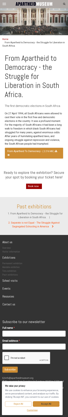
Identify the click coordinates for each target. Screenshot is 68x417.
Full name (7, 327)
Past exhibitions (34, 206)
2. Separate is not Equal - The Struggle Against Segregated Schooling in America (34, 224)
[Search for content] (64, 4)
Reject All (18, 404)
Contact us (8, 304)
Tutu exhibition (9, 271)
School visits (10, 281)
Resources (8, 296)
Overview (6, 247)
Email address (10, 340)
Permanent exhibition (12, 263)
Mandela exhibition (11, 267)
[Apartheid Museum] (34, 4)
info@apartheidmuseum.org (19, 378)
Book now (33, 186)
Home (5, 39)
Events (6, 288)
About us (7, 242)
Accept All (46, 404)
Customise (32, 410)
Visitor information (11, 251)
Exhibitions (8, 257)
